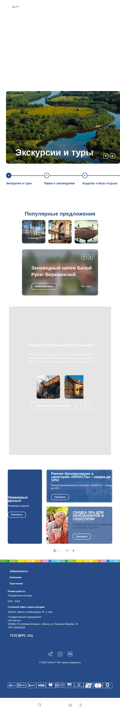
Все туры (86, 286)
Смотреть (17, 514)
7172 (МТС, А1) (21, 635)
